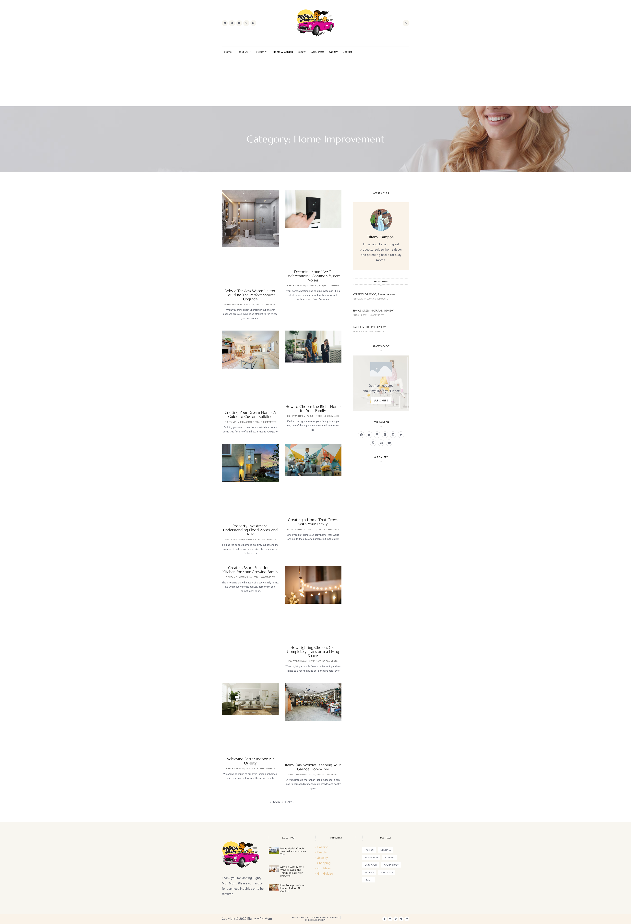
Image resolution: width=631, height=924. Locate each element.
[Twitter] (232, 23)
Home (228, 51)
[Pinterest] (253, 23)
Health (260, 51)
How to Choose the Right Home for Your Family (312, 408)
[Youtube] (239, 23)
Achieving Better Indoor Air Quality (250, 761)
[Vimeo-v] (401, 434)
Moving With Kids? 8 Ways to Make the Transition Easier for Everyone (292, 871)
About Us (242, 51)
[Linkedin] (393, 434)
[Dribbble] (373, 443)
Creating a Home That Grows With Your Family (313, 521)
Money (333, 51)
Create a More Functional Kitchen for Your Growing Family (250, 569)
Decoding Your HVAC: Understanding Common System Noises (313, 275)
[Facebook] (225, 23)
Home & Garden (283, 51)
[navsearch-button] (406, 23)
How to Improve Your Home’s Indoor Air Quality (292, 888)
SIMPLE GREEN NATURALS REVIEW (373, 310)
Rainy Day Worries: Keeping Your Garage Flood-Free (313, 767)
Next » (289, 802)
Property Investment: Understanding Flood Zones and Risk (250, 530)
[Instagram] (246, 23)
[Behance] (381, 443)
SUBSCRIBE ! (381, 400)
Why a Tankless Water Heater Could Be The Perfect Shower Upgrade (250, 295)
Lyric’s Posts (317, 51)
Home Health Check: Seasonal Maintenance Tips (293, 851)
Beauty (302, 51)
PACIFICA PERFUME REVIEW (369, 327)
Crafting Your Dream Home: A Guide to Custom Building (250, 414)
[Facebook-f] (384, 918)
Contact (347, 51)
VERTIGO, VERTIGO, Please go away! (374, 294)
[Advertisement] (315, 82)
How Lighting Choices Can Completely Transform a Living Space (313, 651)
